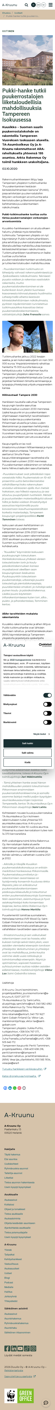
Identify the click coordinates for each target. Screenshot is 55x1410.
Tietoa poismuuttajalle (15, 1232)
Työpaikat (9, 1254)
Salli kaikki (27, 743)
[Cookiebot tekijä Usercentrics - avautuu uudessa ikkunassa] (39, 645)
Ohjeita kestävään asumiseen (19, 1223)
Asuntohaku (10, 1327)
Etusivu (6, 13)
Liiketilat (8, 1177)
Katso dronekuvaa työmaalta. (19, 1076)
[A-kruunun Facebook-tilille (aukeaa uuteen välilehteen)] (7, 1347)
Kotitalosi (9, 1204)
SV (43, 5)
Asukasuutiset (11, 1268)
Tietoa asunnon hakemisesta (19, 1182)
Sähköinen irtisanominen (17, 1332)
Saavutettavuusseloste (18, 1376)
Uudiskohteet (11, 1163)
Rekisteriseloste (13, 1370)
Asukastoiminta (12, 1218)
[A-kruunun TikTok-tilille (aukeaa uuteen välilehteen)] (27, 1347)
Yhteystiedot (10, 1301)
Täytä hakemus (12, 1154)
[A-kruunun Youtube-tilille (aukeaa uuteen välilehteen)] (20, 1347)
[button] (46, 1402)
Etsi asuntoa (10, 1159)
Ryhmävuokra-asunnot (16, 1168)
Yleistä (8, 1249)
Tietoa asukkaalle (13, 1213)
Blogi (7, 1277)
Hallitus (8, 1291)
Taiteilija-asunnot (13, 1173)
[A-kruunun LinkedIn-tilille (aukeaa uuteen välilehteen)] (14, 1347)
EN (38, 5)
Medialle (8, 1287)
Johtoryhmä (10, 1296)
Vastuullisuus (11, 1263)
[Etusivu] (9, 5)
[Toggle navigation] (50, 5)
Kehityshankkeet (13, 1259)
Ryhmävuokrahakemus (16, 1323)
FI (33, 5)
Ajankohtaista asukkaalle (17, 1227)
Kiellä (27, 762)
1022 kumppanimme (20, 660)
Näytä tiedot (39, 734)
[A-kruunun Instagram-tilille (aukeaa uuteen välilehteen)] (35, 1347)
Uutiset (18, 13)
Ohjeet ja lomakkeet (14, 1209)
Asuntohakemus (12, 1318)
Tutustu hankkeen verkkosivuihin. (22, 1069)
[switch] (47, 704)
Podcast (8, 1282)
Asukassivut (10, 1199)
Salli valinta (27, 753)
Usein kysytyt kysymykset (17, 1187)
